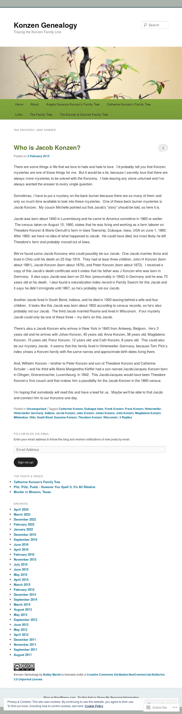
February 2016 (24, 554)
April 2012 (21, 634)
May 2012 (20, 629)
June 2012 (21, 624)
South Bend (45, 417)
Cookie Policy (94, 706)
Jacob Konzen (65, 413)
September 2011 (25, 649)
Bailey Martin (52, 674)
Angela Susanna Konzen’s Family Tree (73, 104)
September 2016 (25, 539)
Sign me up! (25, 462)
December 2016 (25, 534)
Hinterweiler (153, 409)
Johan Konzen (105, 413)
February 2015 (24, 589)
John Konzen (125, 413)
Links (19, 114)
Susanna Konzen (65, 417)
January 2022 (23, 529)
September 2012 (25, 619)
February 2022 (24, 524)
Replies (125, 417)
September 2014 (25, 599)
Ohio (32, 417)
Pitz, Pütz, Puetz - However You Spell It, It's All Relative (54, 487)
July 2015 (20, 564)
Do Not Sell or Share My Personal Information (108, 697)
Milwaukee (21, 417)
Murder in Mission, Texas (32, 492)
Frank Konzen (114, 409)
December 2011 (25, 639)
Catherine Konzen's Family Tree (37, 482)
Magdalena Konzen (148, 413)
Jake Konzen (85, 413)
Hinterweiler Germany (28, 413)
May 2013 (20, 614)
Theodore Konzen (90, 417)
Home (19, 104)
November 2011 (25, 644)
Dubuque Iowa (93, 409)
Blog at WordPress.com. (60, 697)
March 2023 (22, 514)
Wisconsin (110, 417)
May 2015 (20, 574)
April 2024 (21, 509)
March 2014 (22, 604)
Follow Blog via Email (31, 433)
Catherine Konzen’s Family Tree (129, 104)
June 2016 (21, 544)
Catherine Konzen (71, 409)
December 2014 (25, 594)
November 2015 (25, 559)
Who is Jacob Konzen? (47, 147)
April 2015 (21, 579)
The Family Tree (41, 114)
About (35, 104)
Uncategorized (36, 409)
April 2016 (21, 549)
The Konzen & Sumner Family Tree (84, 114)
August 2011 (23, 654)
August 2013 (23, 609)
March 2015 (22, 584)
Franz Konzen (134, 409)
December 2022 (25, 519)
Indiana (50, 413)
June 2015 (21, 569)
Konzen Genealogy (45, 25)
